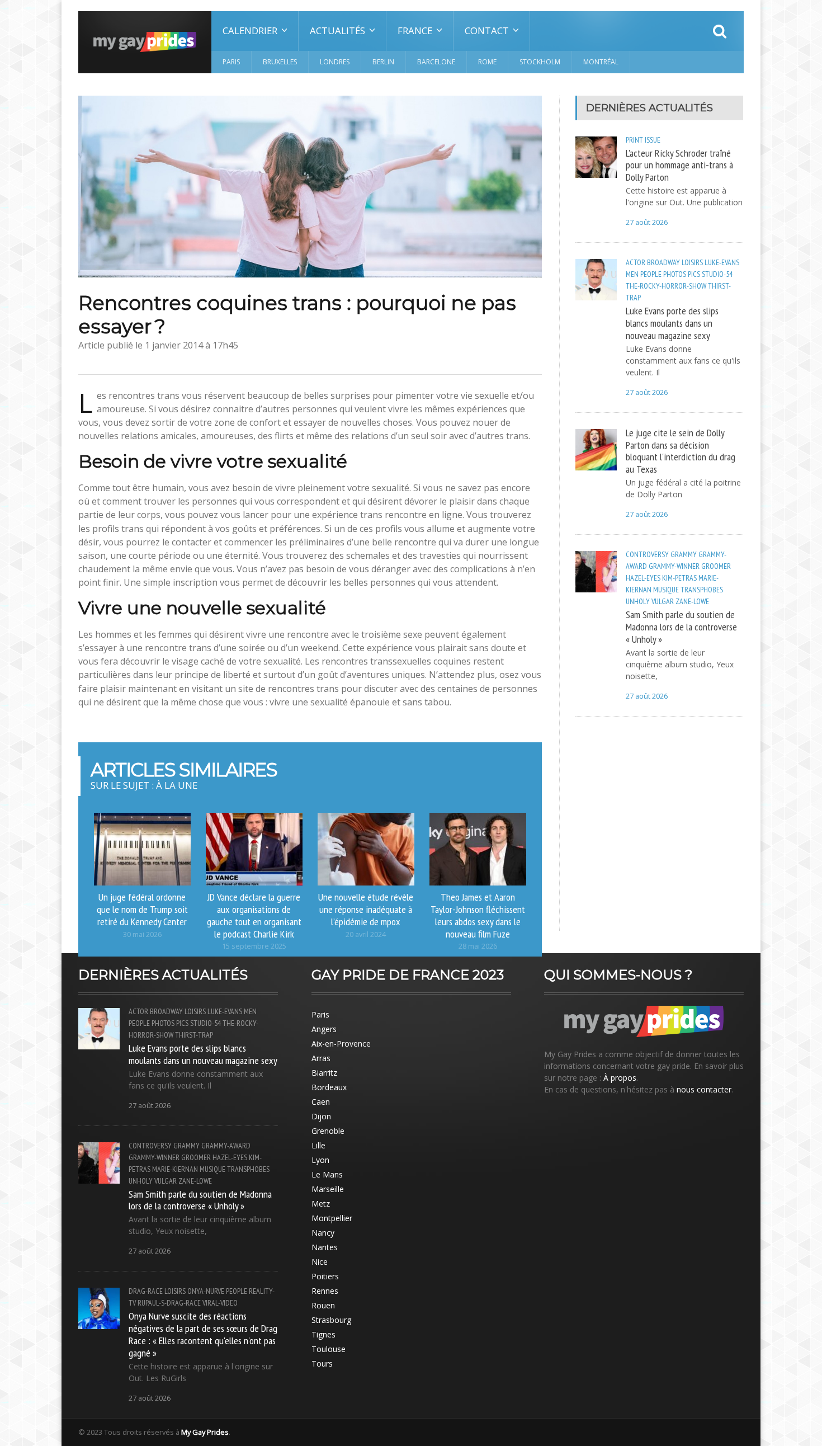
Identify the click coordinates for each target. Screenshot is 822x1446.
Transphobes (702, 590)
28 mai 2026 (478, 946)
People (651, 274)
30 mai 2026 (142, 934)
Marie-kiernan (175, 1169)
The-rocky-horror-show (666, 286)
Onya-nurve (205, 1291)
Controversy (647, 554)
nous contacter (704, 1089)
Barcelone (436, 62)
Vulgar (662, 601)
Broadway (663, 262)
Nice (319, 1261)
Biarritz (324, 1072)
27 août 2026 (647, 222)
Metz (320, 1203)
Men (632, 274)
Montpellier (331, 1218)
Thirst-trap (194, 1035)
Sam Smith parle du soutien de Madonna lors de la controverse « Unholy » (681, 626)
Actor (635, 262)
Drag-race (146, 1291)
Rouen (323, 1305)
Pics (694, 274)
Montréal (600, 62)
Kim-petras (679, 578)
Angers (324, 1029)
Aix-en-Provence (341, 1043)
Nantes (324, 1247)
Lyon (320, 1160)
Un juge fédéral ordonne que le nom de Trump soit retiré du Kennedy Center (142, 909)
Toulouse (328, 1349)
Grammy (683, 554)
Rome (487, 62)
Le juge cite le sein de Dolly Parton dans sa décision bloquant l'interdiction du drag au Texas (680, 451)
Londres (334, 62)
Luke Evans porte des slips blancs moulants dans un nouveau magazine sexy (672, 323)
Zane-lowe (692, 601)
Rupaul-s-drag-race (169, 1303)
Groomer (716, 566)
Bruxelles (280, 62)
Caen (320, 1101)
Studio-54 (717, 274)
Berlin (383, 62)
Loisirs (692, 262)
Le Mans (327, 1174)
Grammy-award (226, 1146)
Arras (320, 1058)
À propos (619, 1077)
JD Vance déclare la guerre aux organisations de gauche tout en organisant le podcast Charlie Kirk (254, 915)
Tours (322, 1363)
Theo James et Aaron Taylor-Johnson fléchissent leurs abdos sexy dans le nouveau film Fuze (478, 915)
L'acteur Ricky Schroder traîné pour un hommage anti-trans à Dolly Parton (679, 165)
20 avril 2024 (366, 934)
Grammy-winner (674, 566)
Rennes (324, 1290)
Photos (674, 274)
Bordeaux (329, 1087)
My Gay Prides (205, 1432)
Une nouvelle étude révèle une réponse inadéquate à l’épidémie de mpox (365, 909)
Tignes (323, 1334)
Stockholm (539, 62)
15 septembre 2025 (254, 946)
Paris (231, 62)
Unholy (638, 601)
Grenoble (327, 1130)
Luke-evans (722, 262)
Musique (666, 590)
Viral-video (220, 1303)
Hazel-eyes (643, 578)
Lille (318, 1145)
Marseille (327, 1189)
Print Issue (643, 140)
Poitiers (325, 1276)
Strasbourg (331, 1320)
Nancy (322, 1232)
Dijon (321, 1116)
